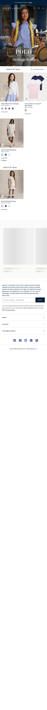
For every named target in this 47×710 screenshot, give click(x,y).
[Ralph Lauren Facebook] (20, 340)
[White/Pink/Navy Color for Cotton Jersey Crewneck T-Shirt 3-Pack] (26, 110)
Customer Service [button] (9, 331)
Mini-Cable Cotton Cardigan (10, 104)
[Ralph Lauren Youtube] (25, 340)
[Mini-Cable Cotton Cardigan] (12, 87)
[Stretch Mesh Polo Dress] (12, 133)
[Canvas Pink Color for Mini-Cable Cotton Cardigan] (6, 108)
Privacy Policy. (10, 310)
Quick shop (2, 97)
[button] (34, 8)
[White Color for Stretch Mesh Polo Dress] (2, 154)
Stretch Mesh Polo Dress (8, 150)
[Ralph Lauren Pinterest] (37, 340)
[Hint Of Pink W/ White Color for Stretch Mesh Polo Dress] (9, 154)
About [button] (4, 317)
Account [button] (5, 324)
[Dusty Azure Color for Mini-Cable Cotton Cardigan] (13, 108)
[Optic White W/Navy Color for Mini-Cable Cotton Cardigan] (2, 108)
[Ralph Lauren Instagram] (14, 340)
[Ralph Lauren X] (31, 340)
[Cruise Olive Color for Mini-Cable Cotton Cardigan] (9, 108)
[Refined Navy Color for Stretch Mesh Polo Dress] (6, 154)
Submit (40, 300)
